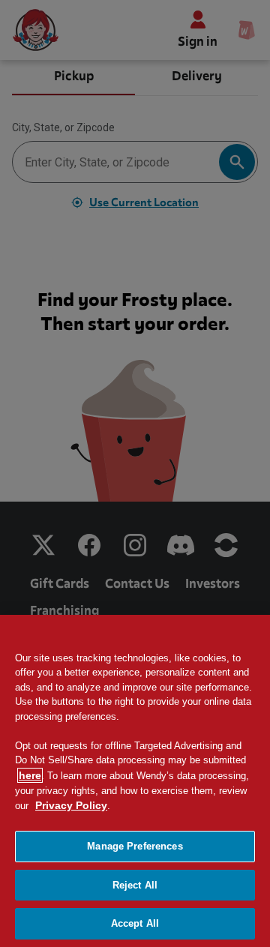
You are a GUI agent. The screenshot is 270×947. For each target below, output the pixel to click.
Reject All (135, 885)
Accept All (135, 923)
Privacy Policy (71, 805)
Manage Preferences (134, 846)
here (30, 775)
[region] (135, 781)
